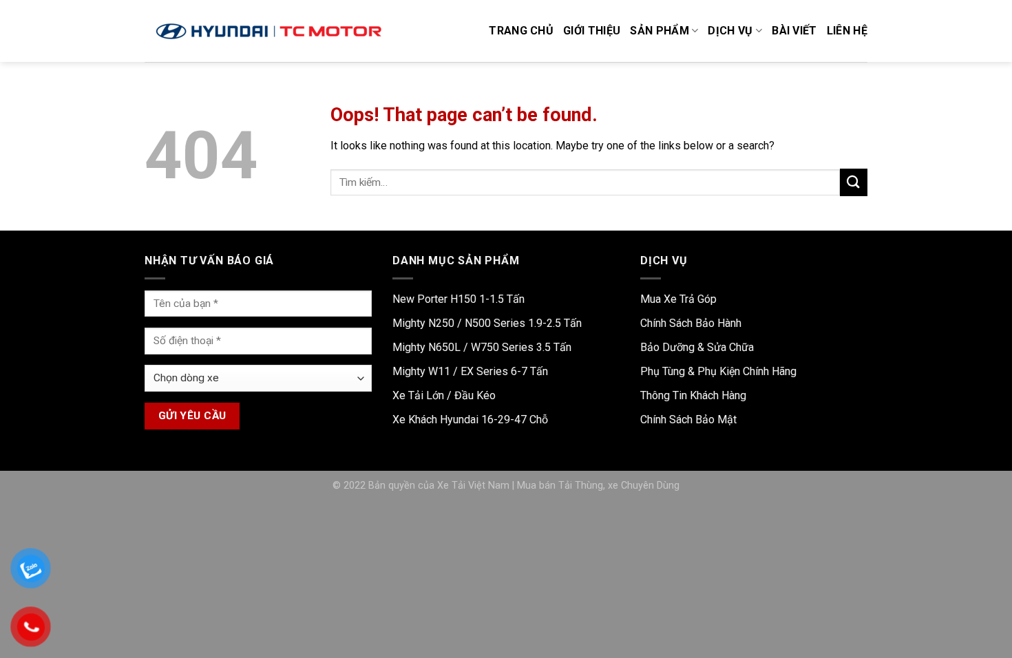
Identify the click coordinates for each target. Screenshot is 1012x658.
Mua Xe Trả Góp (678, 299)
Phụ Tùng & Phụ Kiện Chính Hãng (718, 371)
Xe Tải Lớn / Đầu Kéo (444, 395)
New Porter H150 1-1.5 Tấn (458, 299)
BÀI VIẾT (794, 30)
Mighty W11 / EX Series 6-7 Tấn (470, 371)
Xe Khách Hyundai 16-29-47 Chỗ (470, 419)
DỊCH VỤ (730, 30)
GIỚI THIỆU (591, 30)
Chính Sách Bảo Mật (688, 419)
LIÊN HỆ (847, 30)
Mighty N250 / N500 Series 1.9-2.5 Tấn (487, 323)
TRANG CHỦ (521, 30)
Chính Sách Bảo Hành (690, 323)
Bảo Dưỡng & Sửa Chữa (697, 347)
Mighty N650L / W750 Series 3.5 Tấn (481, 347)
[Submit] (853, 182)
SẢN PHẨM (659, 30)
